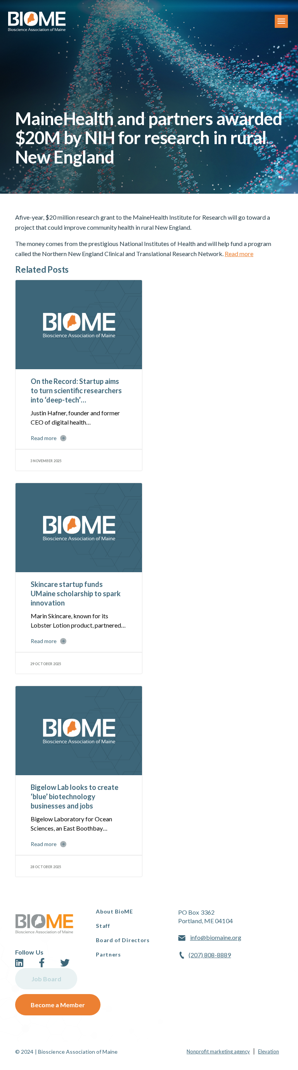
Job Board (46, 978)
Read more (239, 253)
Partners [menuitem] (108, 954)
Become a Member (58, 1004)
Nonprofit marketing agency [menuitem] (218, 1051)
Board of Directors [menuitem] (123, 940)
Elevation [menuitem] (268, 1051)
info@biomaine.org (215, 937)
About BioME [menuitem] (114, 911)
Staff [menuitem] (103, 925)
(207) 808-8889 (210, 954)
